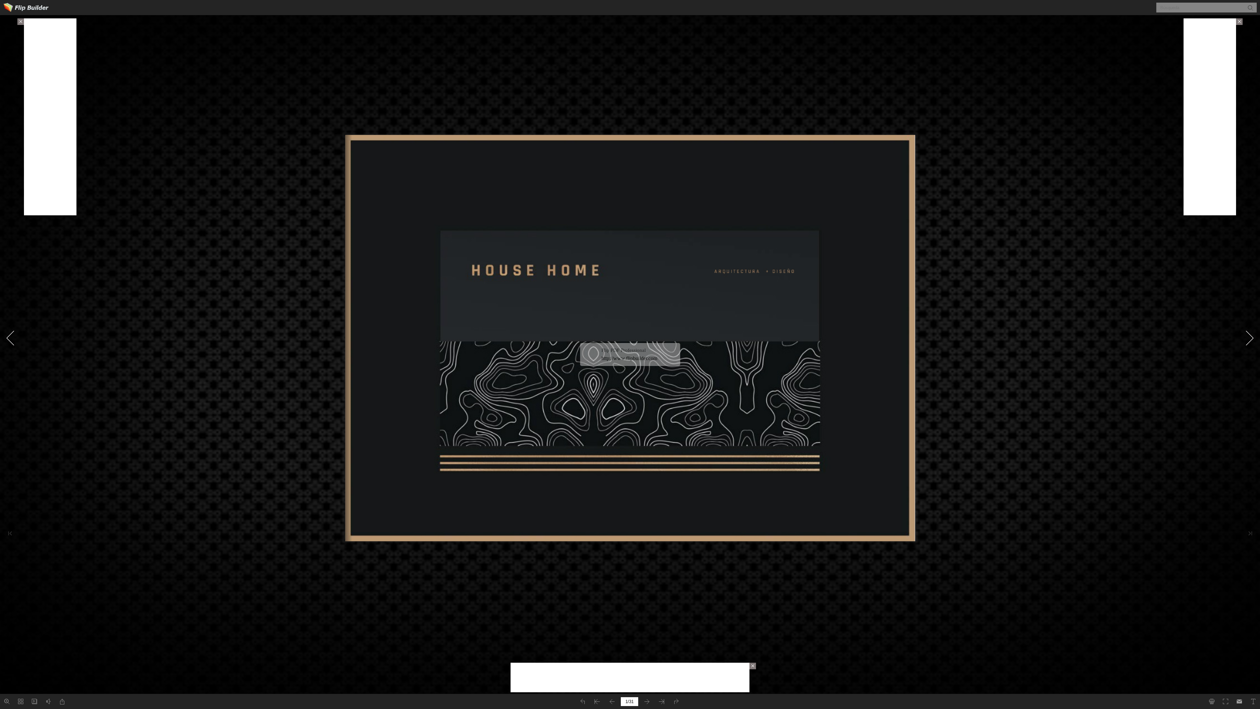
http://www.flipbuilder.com (629, 358)
